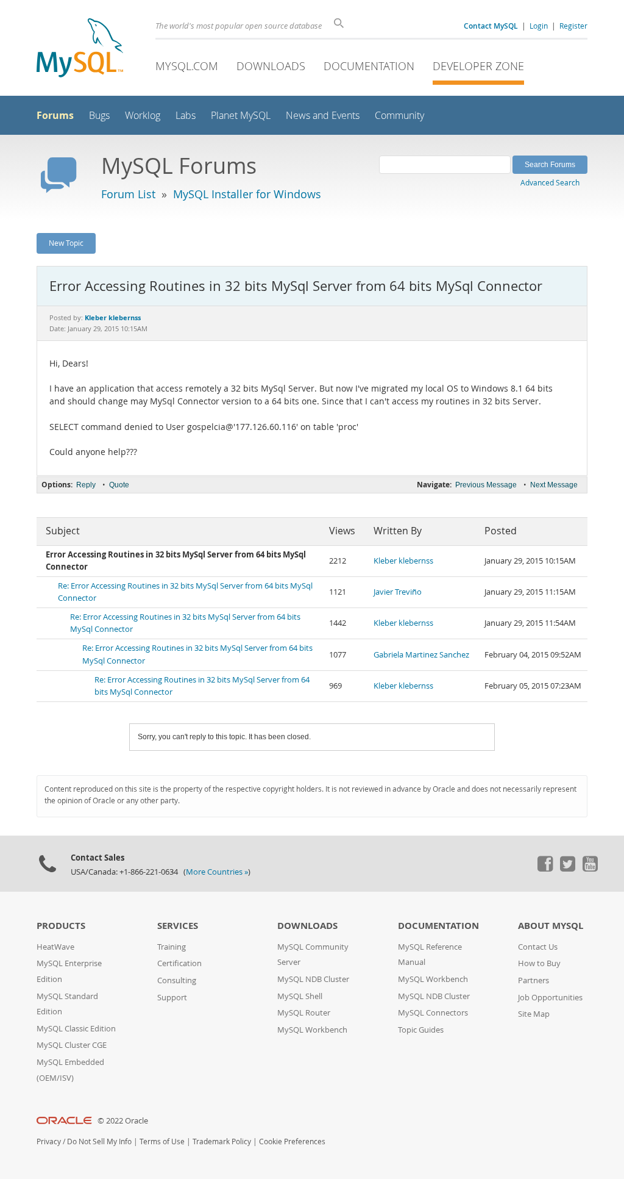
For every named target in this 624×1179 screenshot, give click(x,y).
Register (573, 25)
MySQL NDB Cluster (313, 979)
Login (539, 25)
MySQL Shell (299, 996)
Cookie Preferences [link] (292, 1141)
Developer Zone (478, 66)
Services (177, 925)
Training (171, 947)
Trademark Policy (222, 1141)
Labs (186, 115)
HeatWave (55, 947)
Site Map (534, 1014)
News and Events (323, 115)
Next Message (554, 485)
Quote (119, 485)
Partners (533, 980)
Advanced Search (550, 182)
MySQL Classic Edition (76, 1028)
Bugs (99, 115)
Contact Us (538, 947)
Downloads (270, 66)
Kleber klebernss (403, 561)
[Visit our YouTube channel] (590, 868)
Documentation (369, 66)
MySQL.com (186, 66)
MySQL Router (303, 1013)
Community (399, 115)
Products (61, 925)
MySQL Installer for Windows (247, 194)
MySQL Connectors (433, 1013)
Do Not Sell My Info (99, 1141)
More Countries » (217, 872)
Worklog (142, 115)
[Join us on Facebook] (545, 868)
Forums (55, 115)
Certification (179, 963)
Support (172, 997)
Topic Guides (421, 1030)
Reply (86, 485)
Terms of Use (162, 1141)
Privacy (49, 1141)
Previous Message (486, 485)
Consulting (176, 980)
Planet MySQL (241, 115)
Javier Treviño (398, 592)
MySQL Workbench (312, 1030)
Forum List (128, 194)
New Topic (66, 243)
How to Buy (539, 963)
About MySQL (550, 925)
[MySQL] (79, 49)
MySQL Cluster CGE (72, 1045)
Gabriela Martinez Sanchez (421, 655)
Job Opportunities (550, 997)
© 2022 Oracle (123, 1121)
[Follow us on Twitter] (567, 868)
